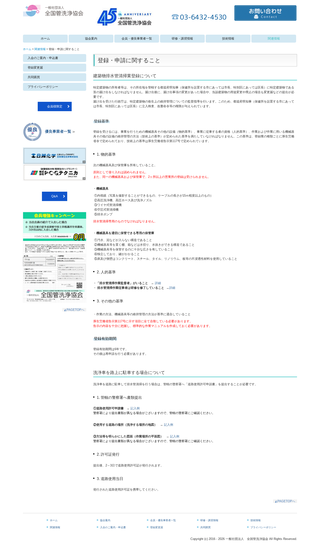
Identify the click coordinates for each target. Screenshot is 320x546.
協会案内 (91, 38)
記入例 (135, 408)
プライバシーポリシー (43, 86)
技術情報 (228, 38)
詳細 (158, 283)
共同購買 (34, 77)
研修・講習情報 (182, 38)
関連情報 (274, 38)
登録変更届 (35, 67)
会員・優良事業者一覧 (137, 38)
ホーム (45, 38)
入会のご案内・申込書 (43, 58)
